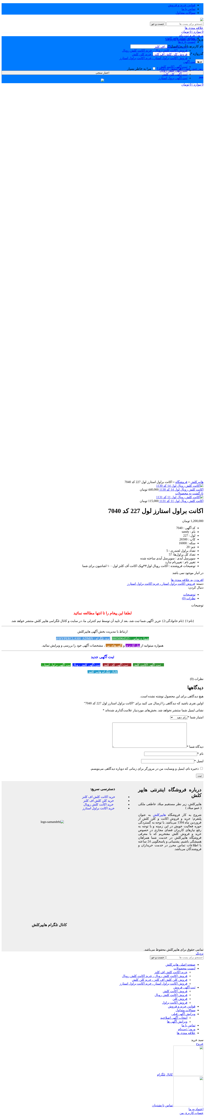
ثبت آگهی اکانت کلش (173, 66)
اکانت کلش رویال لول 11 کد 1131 (181, 501)
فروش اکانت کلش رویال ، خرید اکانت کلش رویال (154, 50)
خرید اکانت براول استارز (98, 808)
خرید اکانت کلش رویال (98, 804)
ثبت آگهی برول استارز (172, 78)
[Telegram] (62, 940)
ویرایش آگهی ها (177, 1021)
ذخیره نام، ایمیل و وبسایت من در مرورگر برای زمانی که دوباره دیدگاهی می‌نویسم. (144, 768)
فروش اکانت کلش (175, 991)
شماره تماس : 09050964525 (130, 638)
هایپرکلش (197, 482)
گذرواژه (197, 53)
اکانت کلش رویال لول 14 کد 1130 (181, 489)
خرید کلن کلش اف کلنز (98, 800)
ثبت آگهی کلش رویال (173, 70)
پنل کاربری (133, 645)
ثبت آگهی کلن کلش (174, 74)
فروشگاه (181, 482)
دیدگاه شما (195, 746)
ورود (199, 61)
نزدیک (199, 953)
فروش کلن (180, 998)
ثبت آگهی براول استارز (56, 665)
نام (200, 753)
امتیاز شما (195, 717)
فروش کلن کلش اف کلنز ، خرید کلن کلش (159, 54)
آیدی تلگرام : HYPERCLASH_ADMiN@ (83, 638)
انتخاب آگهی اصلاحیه (173, 1017)
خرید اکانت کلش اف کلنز (170, 46)
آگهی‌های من (114, 645)
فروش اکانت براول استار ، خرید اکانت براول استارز (153, 58)
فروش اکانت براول (174, 1002)
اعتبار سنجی (102, 72)
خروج (199, 1043)
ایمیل (198, 761)
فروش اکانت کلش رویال (171, 995)
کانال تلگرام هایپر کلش (102, 672)
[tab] (98, 594)
